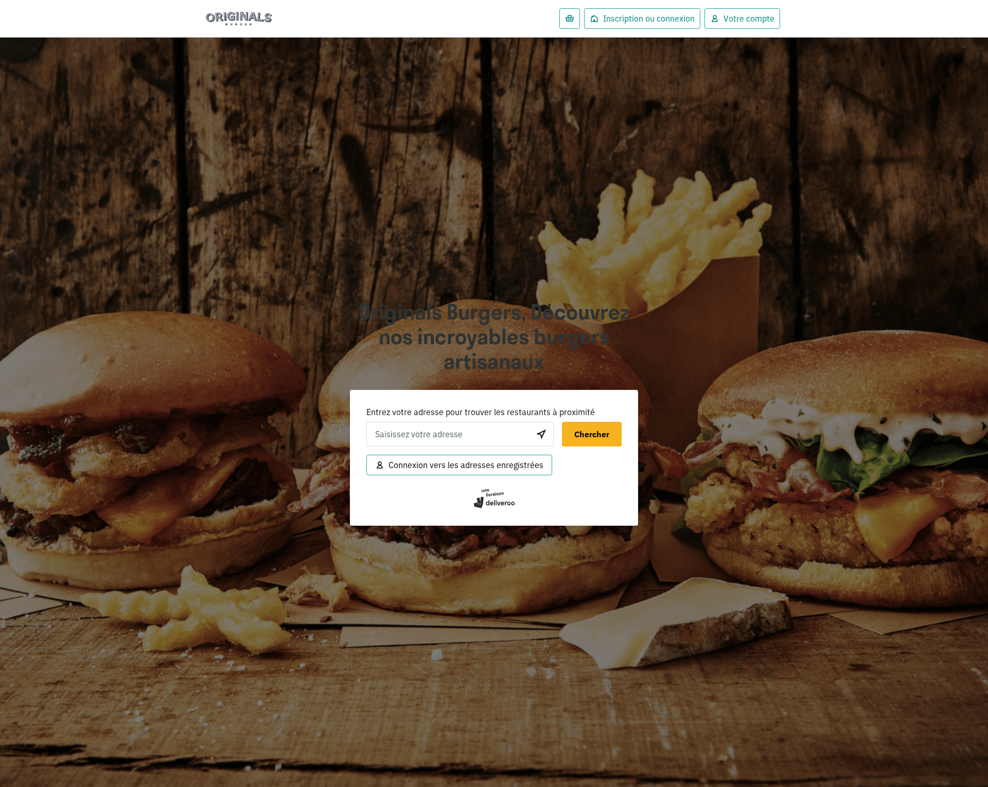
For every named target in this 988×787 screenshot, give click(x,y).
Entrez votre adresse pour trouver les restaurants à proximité (480, 412)
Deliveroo (239, 18)
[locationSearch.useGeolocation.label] (541, 434)
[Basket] (569, 18)
